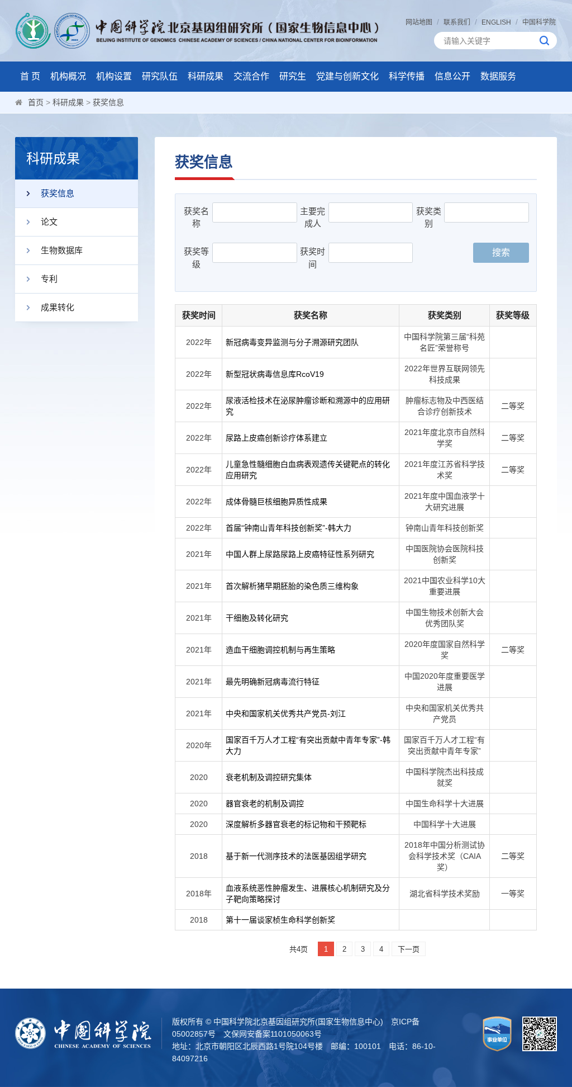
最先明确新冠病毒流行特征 (273, 681)
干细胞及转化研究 (257, 617)
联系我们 (457, 22)
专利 (49, 278)
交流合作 (251, 76)
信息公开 (452, 76)
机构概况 (68, 76)
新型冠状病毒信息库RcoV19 (275, 374)
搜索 (501, 252)
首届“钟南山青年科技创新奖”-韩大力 (288, 527)
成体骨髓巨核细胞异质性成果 (276, 501)
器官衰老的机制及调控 (265, 803)
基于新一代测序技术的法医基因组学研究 (296, 856)
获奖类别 (428, 217)
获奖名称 (196, 217)
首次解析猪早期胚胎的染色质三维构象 (292, 586)
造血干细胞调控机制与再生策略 (280, 649)
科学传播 (407, 76)
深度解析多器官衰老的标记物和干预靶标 (296, 824)
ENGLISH (496, 22)
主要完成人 (312, 217)
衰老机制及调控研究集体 (269, 777)
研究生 (292, 76)
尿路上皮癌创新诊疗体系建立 (276, 437)
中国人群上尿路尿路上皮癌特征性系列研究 (300, 554)
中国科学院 (539, 22)
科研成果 (205, 76)
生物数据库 (62, 250)
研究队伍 (160, 76)
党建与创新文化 (347, 76)
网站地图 (419, 22)
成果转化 (57, 307)
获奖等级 (196, 258)
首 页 (30, 76)
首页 (36, 102)
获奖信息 (108, 102)
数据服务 (498, 76)
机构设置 (114, 76)
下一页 (409, 949)
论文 (49, 221)
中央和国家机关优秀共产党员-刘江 (286, 713)
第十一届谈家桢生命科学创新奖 (280, 919)
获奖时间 (312, 258)
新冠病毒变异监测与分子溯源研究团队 (292, 342)
